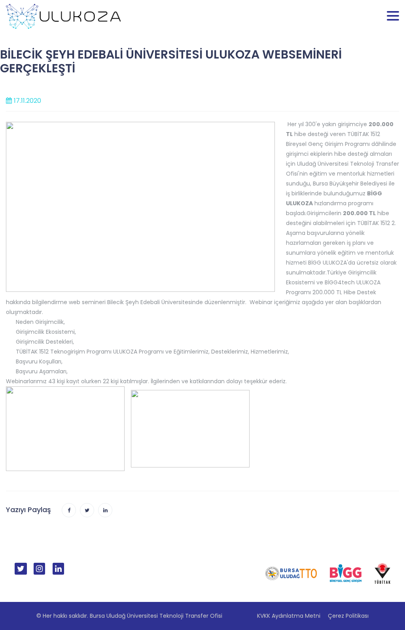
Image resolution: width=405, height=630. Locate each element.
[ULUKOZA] (63, 16)
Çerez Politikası (348, 616)
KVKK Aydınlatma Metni (288, 616)
